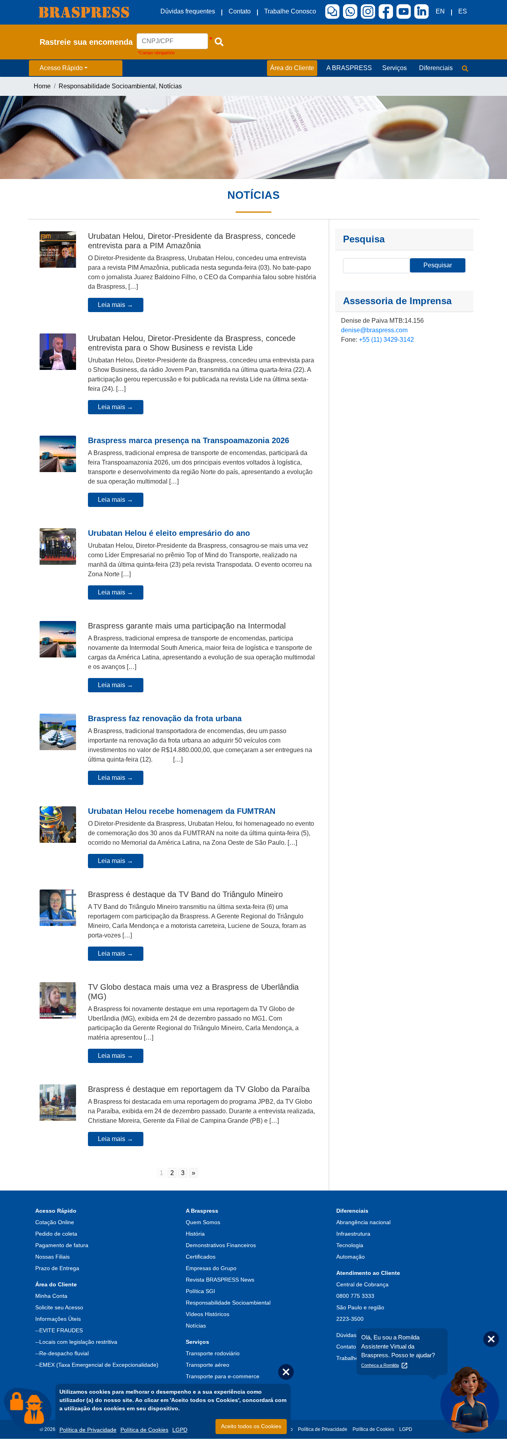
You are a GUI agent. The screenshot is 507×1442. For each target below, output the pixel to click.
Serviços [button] (394, 68)
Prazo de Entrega (57, 1268)
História (195, 1234)
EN (440, 11)
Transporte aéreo (207, 1365)
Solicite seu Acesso (59, 1307)
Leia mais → (115, 304)
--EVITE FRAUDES (59, 1330)
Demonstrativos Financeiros (221, 1245)
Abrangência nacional (363, 1222)
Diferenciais (352, 1211)
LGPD (179, 1430)
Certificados (200, 1256)
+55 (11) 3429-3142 (386, 339)
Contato (240, 11)
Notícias (170, 86)
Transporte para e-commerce (222, 1376)
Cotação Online (54, 1222)
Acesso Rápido (61, 68)
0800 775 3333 (355, 1296)
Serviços (197, 1342)
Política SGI (200, 1291)
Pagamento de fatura (61, 1245)
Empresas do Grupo (211, 1268)
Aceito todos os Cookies (251, 1426)
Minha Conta (51, 1296)
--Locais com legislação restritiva (76, 1342)
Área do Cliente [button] (292, 68)
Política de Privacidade (87, 1430)
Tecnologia (349, 1245)
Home (42, 86)
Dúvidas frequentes (187, 11)
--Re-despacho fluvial (62, 1353)
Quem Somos (203, 1222)
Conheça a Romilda (380, 1365)
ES (462, 11)
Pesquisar (437, 265)
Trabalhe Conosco (290, 11)
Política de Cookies (144, 1430)
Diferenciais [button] (436, 68)
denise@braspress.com (374, 330)
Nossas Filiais (52, 1256)
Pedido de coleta (56, 1234)
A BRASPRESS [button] (349, 68)
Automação (350, 1256)
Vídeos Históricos (207, 1314)
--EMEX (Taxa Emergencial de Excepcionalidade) (96, 1365)
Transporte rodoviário (213, 1353)
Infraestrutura (353, 1234)
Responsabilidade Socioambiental (107, 86)
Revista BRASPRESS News (220, 1279)
